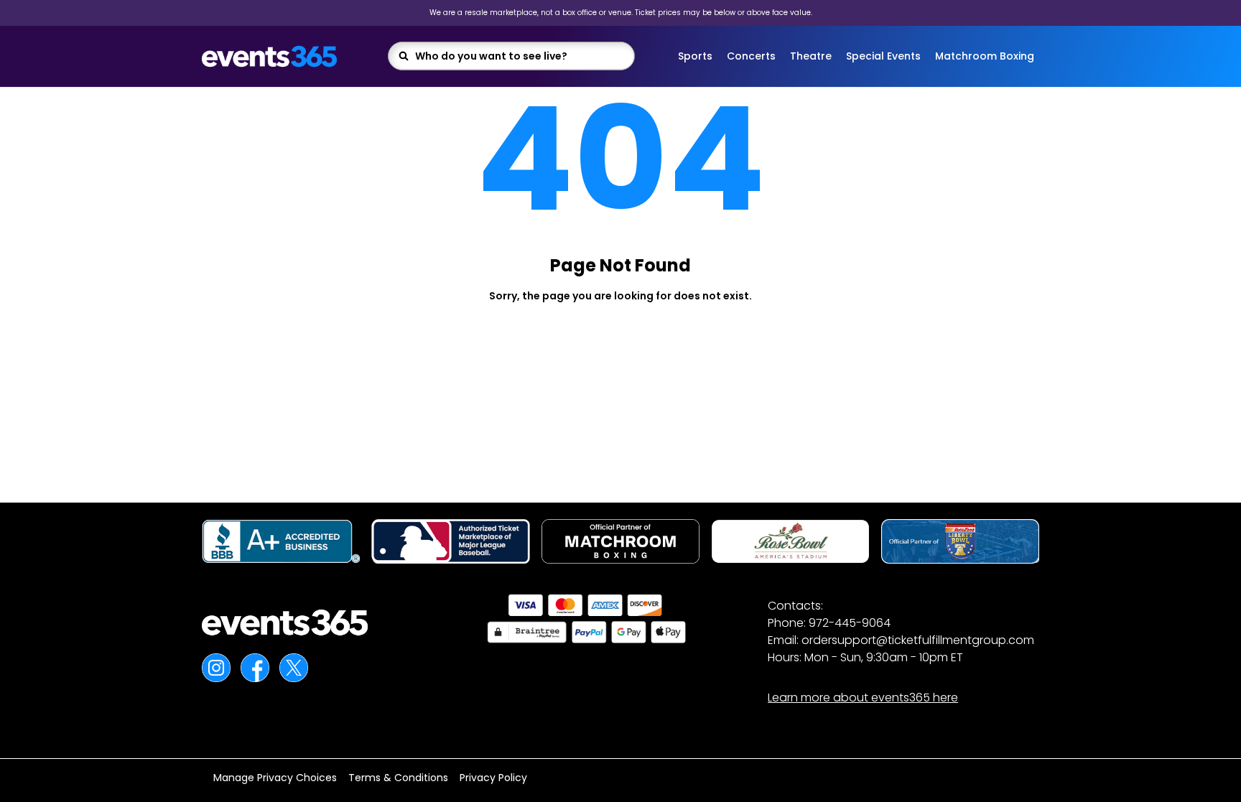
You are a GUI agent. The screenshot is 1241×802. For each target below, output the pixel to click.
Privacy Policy (493, 777)
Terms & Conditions (398, 777)
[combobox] (520, 56)
